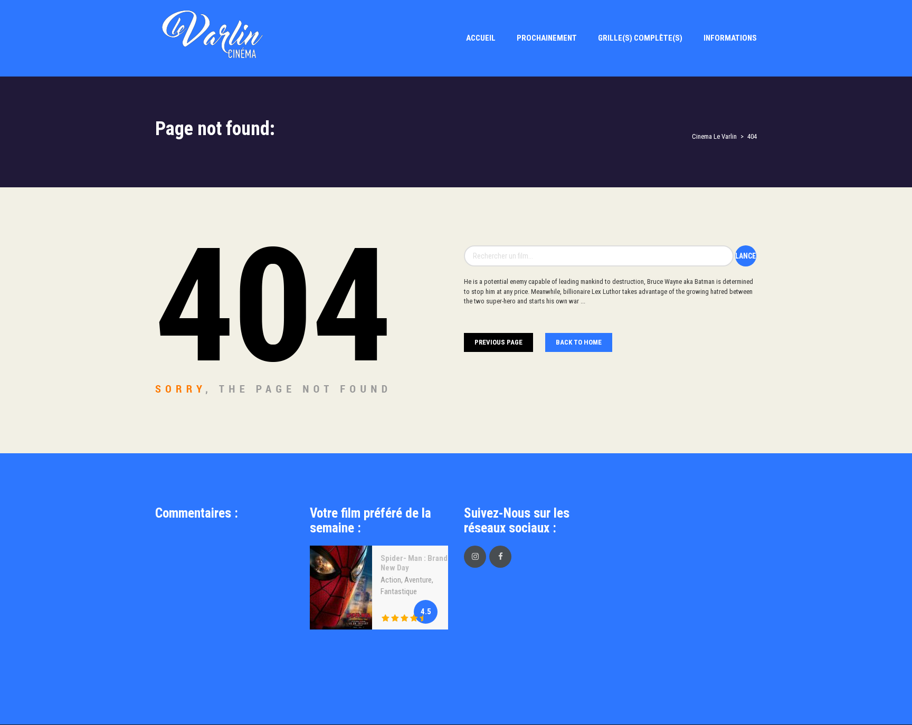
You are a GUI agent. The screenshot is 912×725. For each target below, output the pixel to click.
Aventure (418, 580)
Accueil (481, 38)
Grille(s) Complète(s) (640, 38)
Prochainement (547, 38)
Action (391, 580)
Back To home (579, 342)
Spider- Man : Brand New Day (414, 563)
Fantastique (399, 591)
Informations (730, 38)
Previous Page (498, 342)
